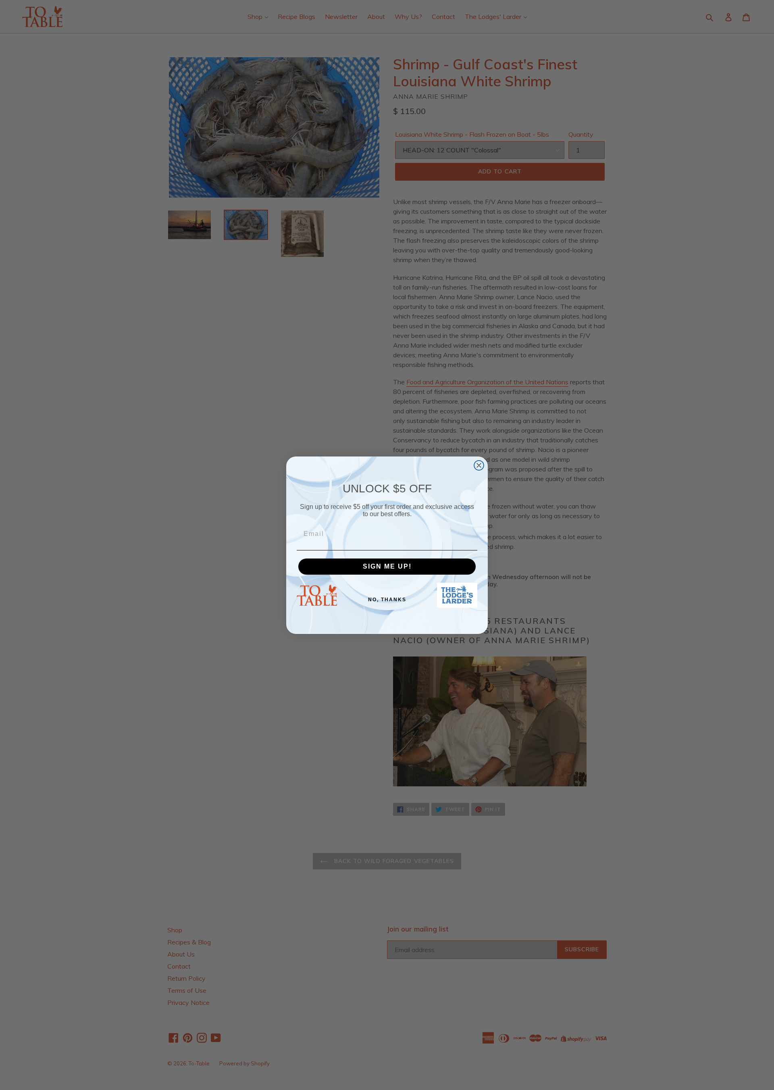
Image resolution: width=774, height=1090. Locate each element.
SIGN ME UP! (387, 566)
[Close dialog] (479, 465)
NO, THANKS (387, 599)
